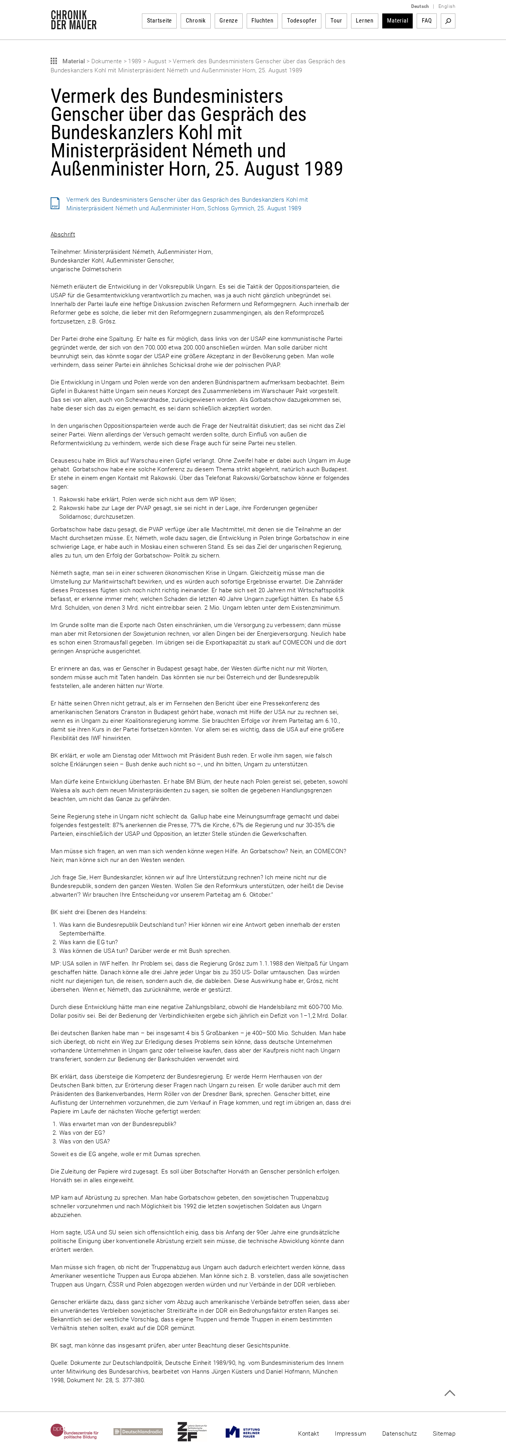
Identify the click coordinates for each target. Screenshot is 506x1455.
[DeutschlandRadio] (145, 1432)
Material (397, 20)
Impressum (350, 1433)
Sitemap (444, 1433)
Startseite (159, 20)
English (446, 6)
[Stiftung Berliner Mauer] (250, 1432)
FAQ (427, 20)
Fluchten (262, 20)
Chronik (196, 20)
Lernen (365, 20)
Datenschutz (399, 1433)
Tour (336, 20)
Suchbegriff (448, 20)
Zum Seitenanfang (449, 1393)
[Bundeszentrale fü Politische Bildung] (82, 1432)
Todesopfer (302, 20)
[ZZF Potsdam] (199, 1432)
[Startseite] (74, 25)
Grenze (228, 20)
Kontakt (308, 1433)
